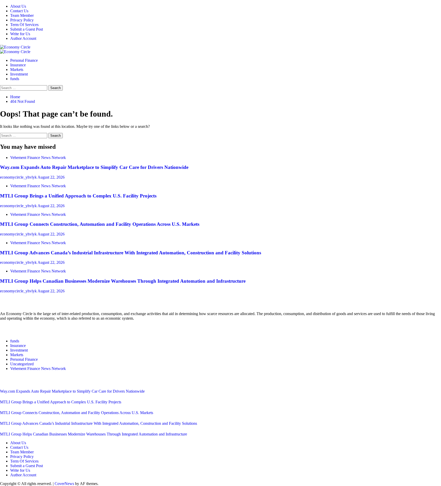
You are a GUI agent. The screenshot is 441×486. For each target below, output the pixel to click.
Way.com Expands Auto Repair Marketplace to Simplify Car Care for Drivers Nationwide (94, 167)
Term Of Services (24, 24)
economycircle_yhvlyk (19, 177)
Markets (16, 69)
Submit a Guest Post (26, 29)
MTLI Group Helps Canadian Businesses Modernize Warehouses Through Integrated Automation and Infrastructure (123, 281)
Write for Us (20, 34)
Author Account (23, 38)
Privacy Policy (22, 20)
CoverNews (64, 483)
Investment (19, 74)
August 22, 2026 (51, 177)
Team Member (22, 15)
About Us (18, 6)
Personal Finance (24, 60)
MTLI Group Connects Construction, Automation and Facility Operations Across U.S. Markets (99, 224)
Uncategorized (22, 364)
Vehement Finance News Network (38, 157)
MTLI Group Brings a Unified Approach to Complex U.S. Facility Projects (78, 195)
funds (14, 79)
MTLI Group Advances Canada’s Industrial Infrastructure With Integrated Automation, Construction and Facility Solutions (130, 252)
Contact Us (19, 11)
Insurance (18, 65)
